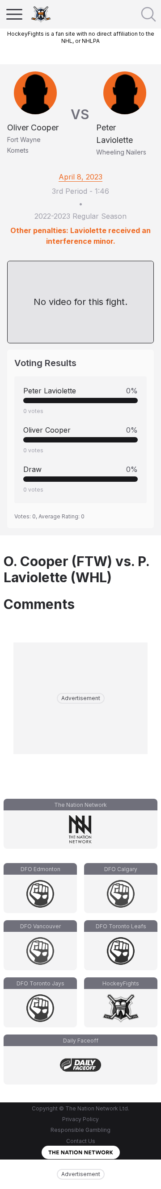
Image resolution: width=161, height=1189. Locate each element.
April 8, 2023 (80, 176)
